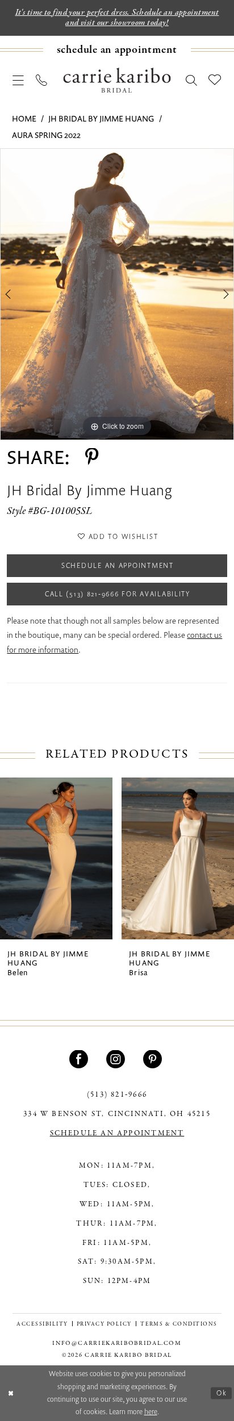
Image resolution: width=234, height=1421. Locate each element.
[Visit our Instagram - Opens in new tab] (117, 1059)
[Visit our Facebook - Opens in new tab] (80, 1059)
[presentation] (56, 859)
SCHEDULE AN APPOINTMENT (117, 1134)
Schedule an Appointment (117, 565)
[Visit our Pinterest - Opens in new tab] (154, 1059)
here (150, 1411)
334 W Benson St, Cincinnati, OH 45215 (116, 1114)
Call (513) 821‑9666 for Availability (117, 594)
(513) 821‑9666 (117, 1095)
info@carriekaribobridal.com (117, 1343)
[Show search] (191, 81)
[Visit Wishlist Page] (215, 80)
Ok (221, 1393)
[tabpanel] (117, 294)
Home (24, 118)
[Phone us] (41, 81)
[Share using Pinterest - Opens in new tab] (92, 457)
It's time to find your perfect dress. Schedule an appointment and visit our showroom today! (117, 17)
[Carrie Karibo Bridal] (117, 80)
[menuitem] (117, 50)
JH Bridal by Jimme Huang (101, 118)
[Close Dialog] (10, 1393)
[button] (18, 81)
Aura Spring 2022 (46, 134)
